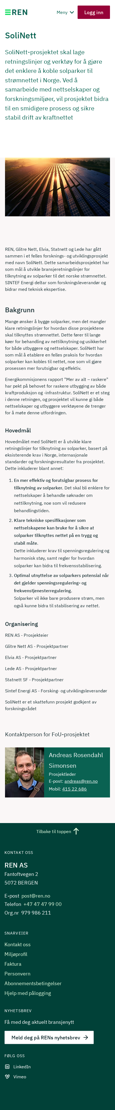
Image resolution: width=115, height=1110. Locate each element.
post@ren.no (35, 896)
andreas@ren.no (81, 781)
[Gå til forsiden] (16, 12)
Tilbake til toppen (53, 831)
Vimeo (19, 1076)
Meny (63, 12)
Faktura (12, 964)
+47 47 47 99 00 (42, 904)
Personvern (17, 973)
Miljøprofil (15, 954)
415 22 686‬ (74, 789)
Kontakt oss (17, 944)
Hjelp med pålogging (27, 993)
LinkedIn (22, 1066)
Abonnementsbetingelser (33, 983)
